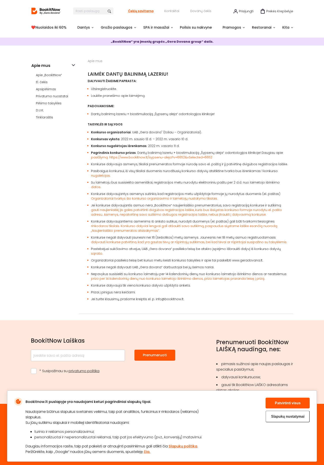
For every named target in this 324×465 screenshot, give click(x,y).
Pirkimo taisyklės (49, 103)
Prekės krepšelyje (279, 11)
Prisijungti (246, 11)
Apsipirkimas (46, 89)
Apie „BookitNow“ (49, 75)
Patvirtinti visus (288, 403)
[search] (110, 11)
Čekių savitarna (141, 11)
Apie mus (40, 65)
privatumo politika (84, 370)
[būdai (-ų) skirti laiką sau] (46, 11)
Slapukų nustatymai (287, 416)
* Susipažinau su (69, 370)
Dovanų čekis (200, 11)
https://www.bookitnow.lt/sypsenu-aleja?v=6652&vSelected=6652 (160, 157)
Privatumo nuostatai (52, 96)
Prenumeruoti (155, 355)
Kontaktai (171, 11)
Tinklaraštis (45, 117)
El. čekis (42, 82)
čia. (147, 451)
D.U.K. (40, 110)
